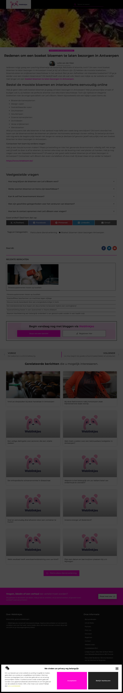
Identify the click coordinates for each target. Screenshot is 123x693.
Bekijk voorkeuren (103, 681)
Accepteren (72, 681)
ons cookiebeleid (14, 686)
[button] (117, 668)
